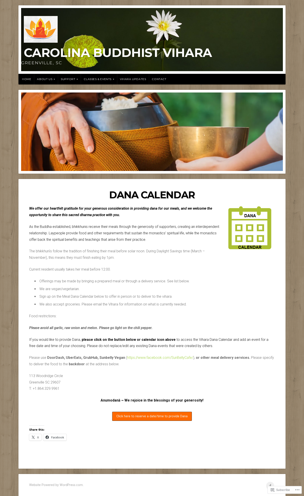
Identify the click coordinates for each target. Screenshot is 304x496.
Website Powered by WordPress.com (56, 485)
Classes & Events (97, 79)
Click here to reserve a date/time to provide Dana (152, 416)
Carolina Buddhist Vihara (118, 52)
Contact (159, 79)
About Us (44, 79)
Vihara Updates (133, 79)
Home (26, 79)
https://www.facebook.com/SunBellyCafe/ (160, 357)
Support (68, 79)
